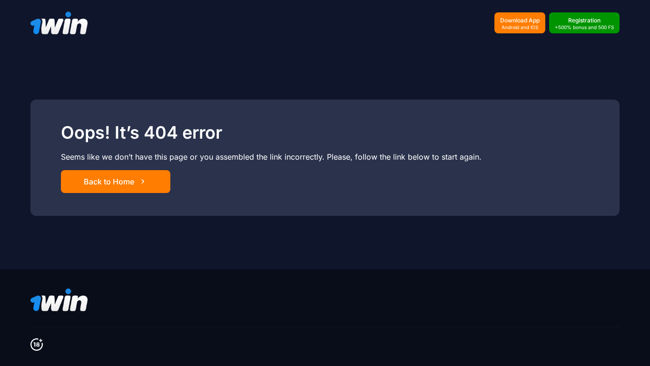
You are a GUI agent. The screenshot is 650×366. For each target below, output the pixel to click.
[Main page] (59, 23)
